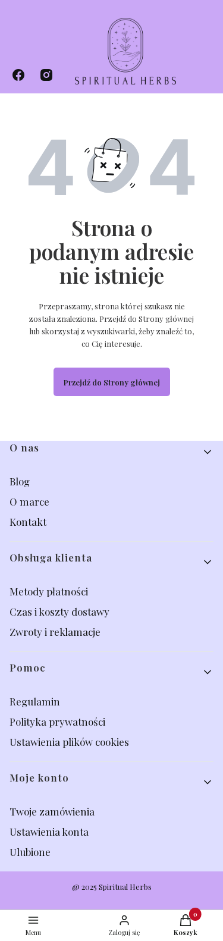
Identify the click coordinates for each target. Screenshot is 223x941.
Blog (21, 481)
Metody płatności (49, 591)
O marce (29, 501)
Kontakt (28, 521)
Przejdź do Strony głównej (112, 382)
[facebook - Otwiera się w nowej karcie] (18, 74)
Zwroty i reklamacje (55, 631)
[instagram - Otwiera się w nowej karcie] (46, 74)
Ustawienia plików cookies (70, 741)
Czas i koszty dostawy (59, 611)
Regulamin (35, 701)
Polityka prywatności (57, 721)
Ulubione (30, 851)
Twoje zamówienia (52, 811)
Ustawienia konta (49, 831)
